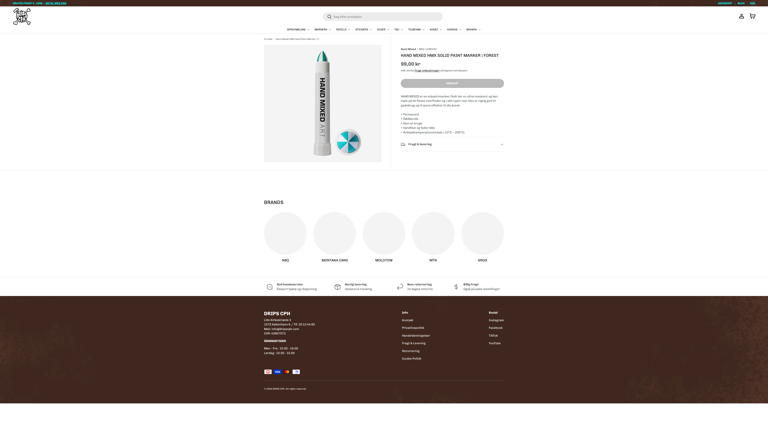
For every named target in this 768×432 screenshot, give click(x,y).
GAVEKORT (725, 3)
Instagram (496, 320)
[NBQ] (285, 233)
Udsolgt (452, 83)
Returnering (411, 351)
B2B (752, 3)
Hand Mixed (408, 49)
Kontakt (407, 320)
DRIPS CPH (279, 388)
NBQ (285, 260)
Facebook (496, 328)
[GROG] (482, 233)
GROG (482, 260)
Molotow (384, 260)
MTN (433, 260)
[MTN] (433, 233)
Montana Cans (335, 260)
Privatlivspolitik (413, 328)
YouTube (495, 343)
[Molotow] (384, 233)
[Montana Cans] (334, 233)
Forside (268, 39)
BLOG (741, 3)
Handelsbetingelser (416, 335)
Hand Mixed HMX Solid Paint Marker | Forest (298, 39)
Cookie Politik (411, 358)
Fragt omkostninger (427, 70)
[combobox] (383, 16)
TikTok (493, 335)
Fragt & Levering (414, 343)
